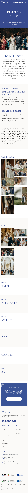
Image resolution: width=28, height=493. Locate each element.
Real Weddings (5, 435)
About (3, 429)
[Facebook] (6, 421)
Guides (4, 440)
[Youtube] (10, 421)
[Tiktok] (8, 421)
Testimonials (5, 443)
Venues (4, 437)
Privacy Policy (18, 429)
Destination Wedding (14, 20)
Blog (3, 446)
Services (4, 432)
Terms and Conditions (17, 433)
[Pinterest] (13, 421)
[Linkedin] (15, 421)
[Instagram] (3, 421)
